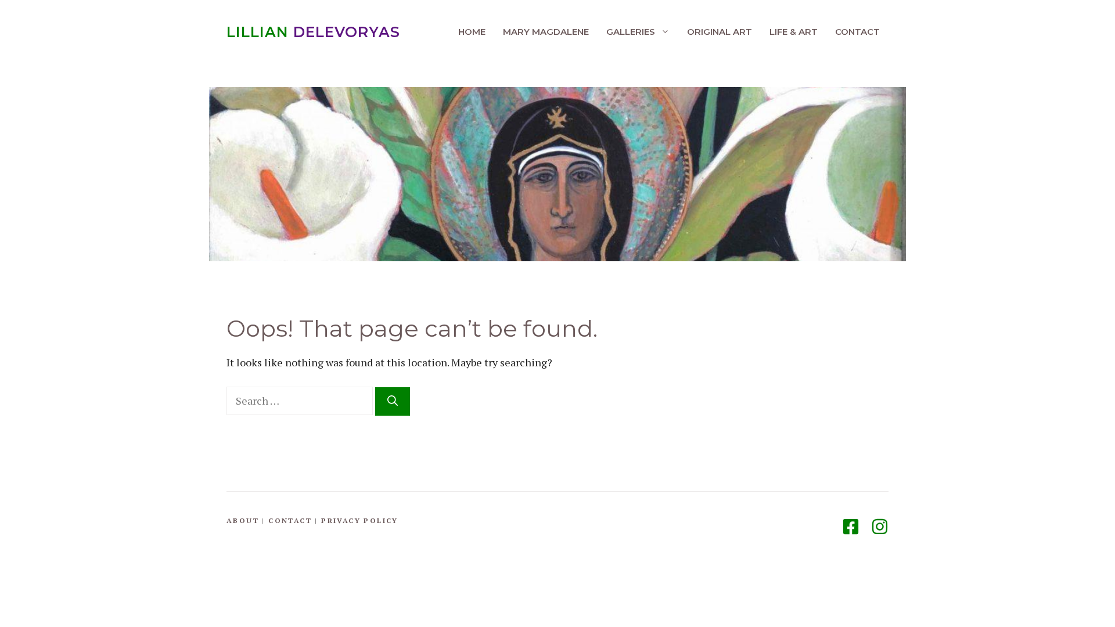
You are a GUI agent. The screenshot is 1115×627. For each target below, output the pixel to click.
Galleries (630, 31)
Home (471, 31)
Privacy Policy (359, 520)
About (242, 520)
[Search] (392, 401)
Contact (857, 31)
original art (719, 31)
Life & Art (793, 31)
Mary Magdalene (546, 31)
